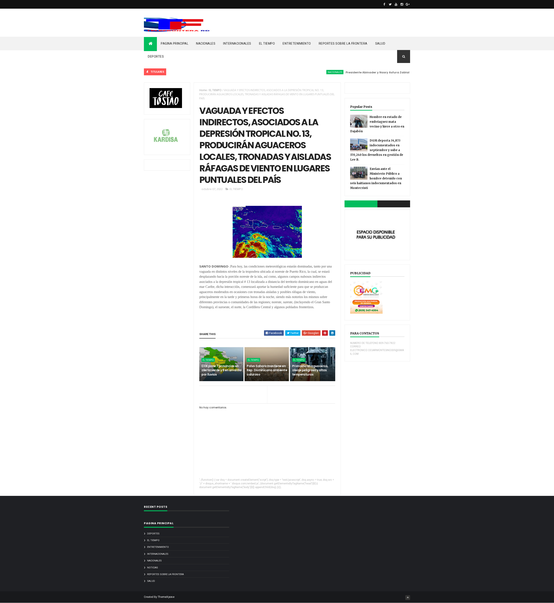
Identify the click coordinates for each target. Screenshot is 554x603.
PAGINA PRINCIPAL (174, 43)
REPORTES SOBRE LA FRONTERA (343, 43)
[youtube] (396, 4)
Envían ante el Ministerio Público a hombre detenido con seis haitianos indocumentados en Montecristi (376, 178)
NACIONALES (205, 43)
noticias (152, 567)
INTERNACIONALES (237, 43)
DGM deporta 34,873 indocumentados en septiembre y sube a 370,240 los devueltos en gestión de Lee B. (376, 150)
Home (203, 90)
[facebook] (384, 4)
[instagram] (401, 4)
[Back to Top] (407, 597)
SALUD (380, 43)
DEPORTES (156, 56)
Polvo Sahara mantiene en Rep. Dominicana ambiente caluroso (267, 370)
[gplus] (407, 4)
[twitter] (390, 4)
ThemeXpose (166, 596)
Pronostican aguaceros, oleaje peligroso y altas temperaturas (310, 370)
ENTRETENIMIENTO (297, 43)
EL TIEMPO (267, 43)
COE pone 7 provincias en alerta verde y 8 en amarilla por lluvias (221, 370)
